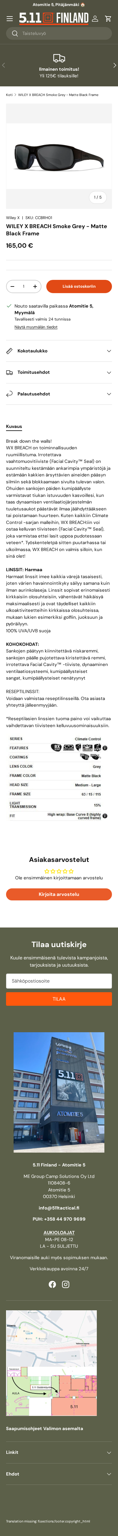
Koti (9, 95)
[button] (108, 18)
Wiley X (13, 217)
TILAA (59, 999)
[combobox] (59, 33)
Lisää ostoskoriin (79, 286)
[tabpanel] (59, 632)
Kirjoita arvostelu (59, 894)
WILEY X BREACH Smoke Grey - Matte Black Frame (58, 95)
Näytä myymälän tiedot (36, 327)
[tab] (14, 426)
